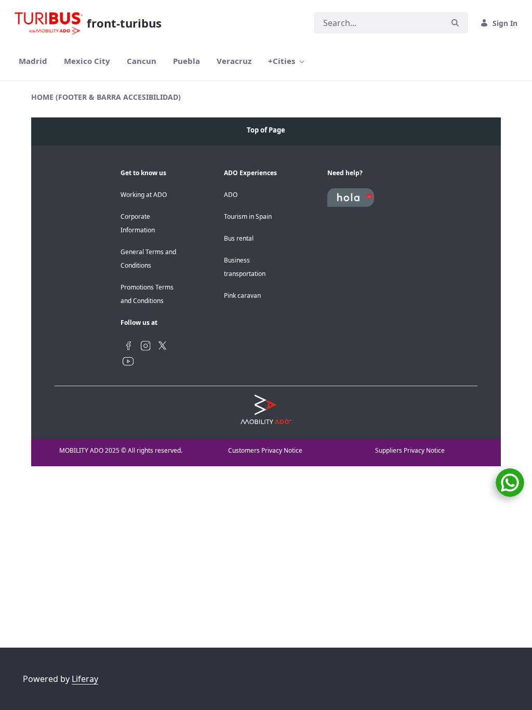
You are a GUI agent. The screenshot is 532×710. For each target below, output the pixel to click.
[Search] (455, 23)
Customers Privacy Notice (265, 450)
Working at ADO (144, 194)
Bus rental (239, 238)
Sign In (505, 23)
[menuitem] (33, 61)
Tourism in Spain (248, 216)
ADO (230, 194)
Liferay (85, 679)
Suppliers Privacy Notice (410, 450)
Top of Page (266, 130)
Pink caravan (242, 295)
